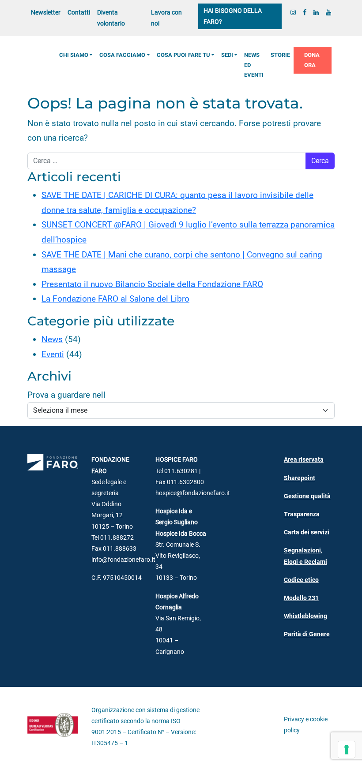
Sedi (227, 55)
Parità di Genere (307, 634)
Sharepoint (299, 478)
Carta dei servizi (306, 532)
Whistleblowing (305, 616)
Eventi (52, 354)
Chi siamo (73, 55)
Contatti (79, 12)
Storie (280, 55)
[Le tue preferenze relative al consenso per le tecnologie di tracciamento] (346, 749)
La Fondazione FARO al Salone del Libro (115, 299)
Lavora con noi (166, 18)
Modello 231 (301, 598)
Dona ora (312, 60)
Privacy (294, 719)
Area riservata (304, 459)
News (52, 339)
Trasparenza (302, 514)
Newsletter (45, 12)
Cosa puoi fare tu (183, 55)
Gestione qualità (307, 496)
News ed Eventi (254, 65)
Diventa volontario (111, 18)
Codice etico (301, 580)
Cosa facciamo (122, 55)
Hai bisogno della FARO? (233, 16)
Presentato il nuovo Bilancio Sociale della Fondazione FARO (152, 284)
